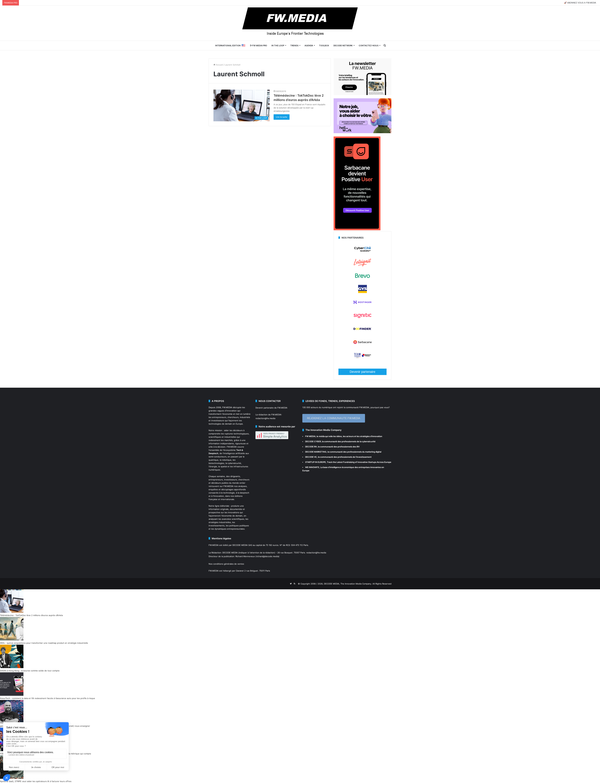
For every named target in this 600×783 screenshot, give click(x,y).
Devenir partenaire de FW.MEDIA (271, 407)
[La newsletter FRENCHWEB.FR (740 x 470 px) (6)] (362, 94)
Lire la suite (281, 117)
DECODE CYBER (313, 441)
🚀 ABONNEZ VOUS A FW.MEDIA (580, 2)
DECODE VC (311, 457)
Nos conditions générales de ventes (226, 564)
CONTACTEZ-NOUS (368, 45)
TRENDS (294, 45)
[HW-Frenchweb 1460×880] (362, 132)
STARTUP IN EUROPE (315, 462)
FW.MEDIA (227, 407)
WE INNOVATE (312, 467)
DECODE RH (311, 446)
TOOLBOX (324, 45)
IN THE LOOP (277, 45)
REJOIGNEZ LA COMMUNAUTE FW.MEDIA (333, 418)
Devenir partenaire (362, 371)
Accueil (219, 64)
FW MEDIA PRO (259, 45)
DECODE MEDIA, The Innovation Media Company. (348, 583)
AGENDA (309, 45)
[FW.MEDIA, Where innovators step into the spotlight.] (300, 23)
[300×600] (357, 229)
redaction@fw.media (265, 418)
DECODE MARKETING (315, 452)
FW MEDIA (310, 436)
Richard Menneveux (245, 556)
